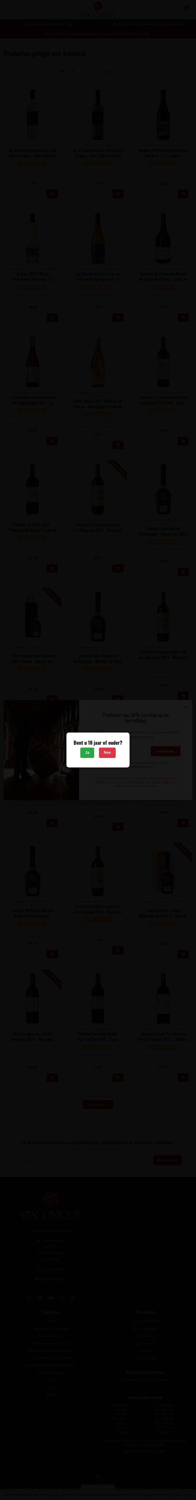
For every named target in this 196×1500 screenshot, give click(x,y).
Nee (107, 752)
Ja (87, 752)
